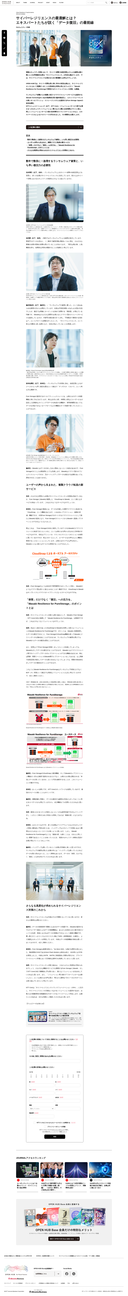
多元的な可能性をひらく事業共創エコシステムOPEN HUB (18, 1256)
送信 (54, 1136)
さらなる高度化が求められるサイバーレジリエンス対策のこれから (50, 150)
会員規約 (63, 1283)
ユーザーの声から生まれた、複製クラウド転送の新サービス (48, 142)
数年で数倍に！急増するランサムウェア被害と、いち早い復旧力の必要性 (53, 139)
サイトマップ (7, 1283)
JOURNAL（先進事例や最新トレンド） (45, 1256)
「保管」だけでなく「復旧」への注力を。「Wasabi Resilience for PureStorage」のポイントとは (51, 146)
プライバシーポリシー (58, 1129)
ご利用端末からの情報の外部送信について (48, 1283)
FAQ (69, 1283)
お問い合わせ (75, 1283)
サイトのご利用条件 (18, 1283)
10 (78, 1075)
